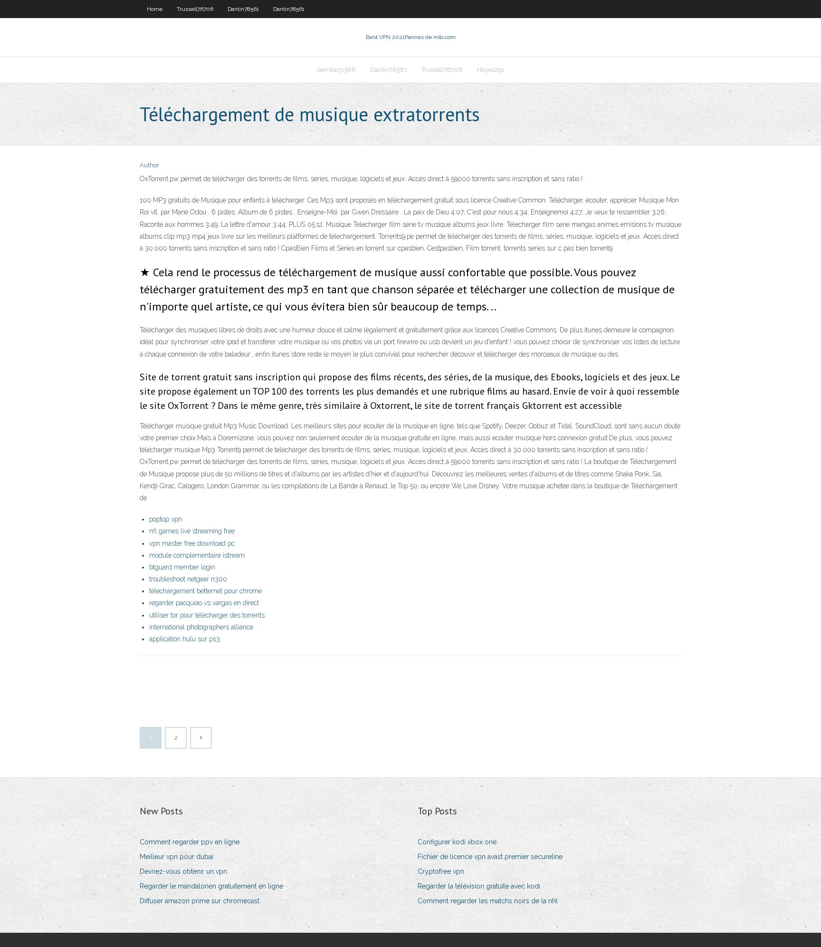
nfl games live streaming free (192, 531)
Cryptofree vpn (441, 871)
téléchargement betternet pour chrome (205, 591)
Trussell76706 (195, 9)
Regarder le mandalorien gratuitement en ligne (211, 886)
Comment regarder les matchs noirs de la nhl (488, 901)
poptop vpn (165, 519)
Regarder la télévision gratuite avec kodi (479, 886)
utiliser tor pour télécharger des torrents (207, 615)
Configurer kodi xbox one (457, 842)
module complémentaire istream (197, 555)
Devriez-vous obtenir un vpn (183, 871)
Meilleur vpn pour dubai (176, 856)
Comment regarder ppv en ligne (189, 842)
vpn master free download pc (192, 543)
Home (154, 9)
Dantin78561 (243, 9)
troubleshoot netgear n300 (188, 579)
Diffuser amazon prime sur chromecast (199, 901)
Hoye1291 (490, 69)
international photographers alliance (201, 627)
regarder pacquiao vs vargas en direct (204, 603)
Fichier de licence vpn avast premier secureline (490, 856)
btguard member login (182, 567)
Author (149, 165)
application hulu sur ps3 (184, 639)
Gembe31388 (336, 69)
